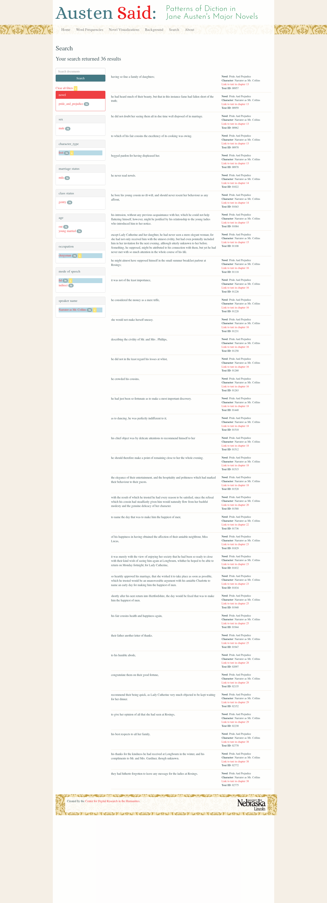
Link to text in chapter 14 (235, 183)
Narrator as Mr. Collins (72, 309)
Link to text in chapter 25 (235, 603)
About (189, 29)
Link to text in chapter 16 (235, 268)
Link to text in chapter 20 (235, 505)
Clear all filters (66, 88)
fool (61, 152)
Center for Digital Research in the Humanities (112, 801)
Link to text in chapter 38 (235, 741)
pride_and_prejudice (71, 104)
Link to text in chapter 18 (235, 406)
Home (65, 29)
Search (174, 29)
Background (154, 29)
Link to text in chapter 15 (235, 222)
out (60, 226)
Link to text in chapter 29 (235, 702)
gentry (62, 202)
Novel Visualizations (124, 29)
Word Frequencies (89, 29)
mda (61, 177)
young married (67, 231)
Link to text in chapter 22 (235, 524)
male (61, 128)
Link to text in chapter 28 (235, 662)
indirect (63, 285)
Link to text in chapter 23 (235, 544)
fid (60, 280)
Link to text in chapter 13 (235, 84)
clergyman (65, 255)
